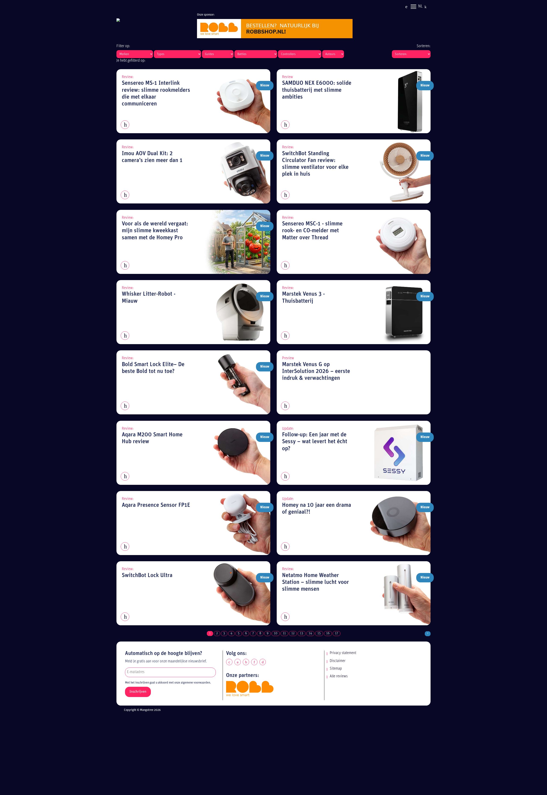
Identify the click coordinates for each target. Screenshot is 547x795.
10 (275, 633)
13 (301, 633)
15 (319, 633)
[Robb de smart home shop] (250, 688)
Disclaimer (338, 661)
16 (327, 633)
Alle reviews (339, 676)
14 (310, 633)
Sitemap (336, 669)
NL (420, 6)
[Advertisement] (277, 754)
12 (292, 633)
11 (284, 633)
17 (336, 633)
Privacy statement (343, 653)
